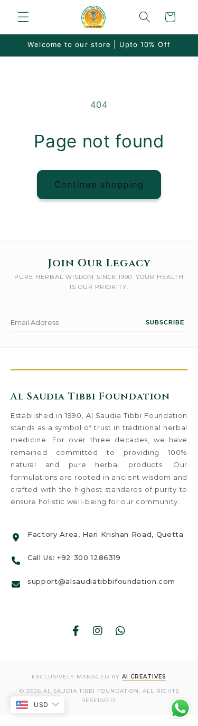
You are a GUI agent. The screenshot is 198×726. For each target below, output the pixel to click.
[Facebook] (76, 631)
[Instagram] (98, 631)
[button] (23, 17)
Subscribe (165, 322)
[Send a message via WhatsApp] (180, 708)
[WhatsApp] (121, 631)
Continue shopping (99, 184)
